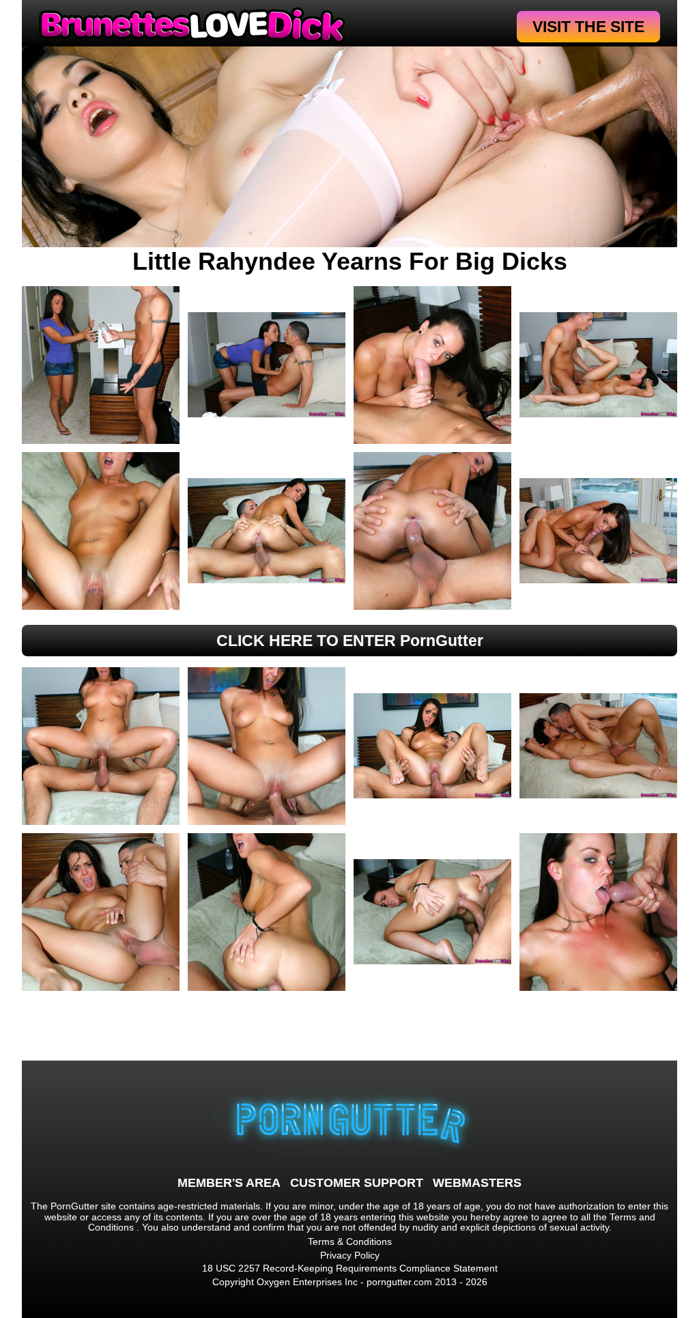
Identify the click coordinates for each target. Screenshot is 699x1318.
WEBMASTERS (477, 1183)
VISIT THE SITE (588, 27)
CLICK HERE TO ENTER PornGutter (349, 640)
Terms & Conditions (350, 1241)
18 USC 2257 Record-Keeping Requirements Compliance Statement (350, 1268)
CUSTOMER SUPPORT (356, 1183)
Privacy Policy (350, 1255)
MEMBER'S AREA (229, 1183)
